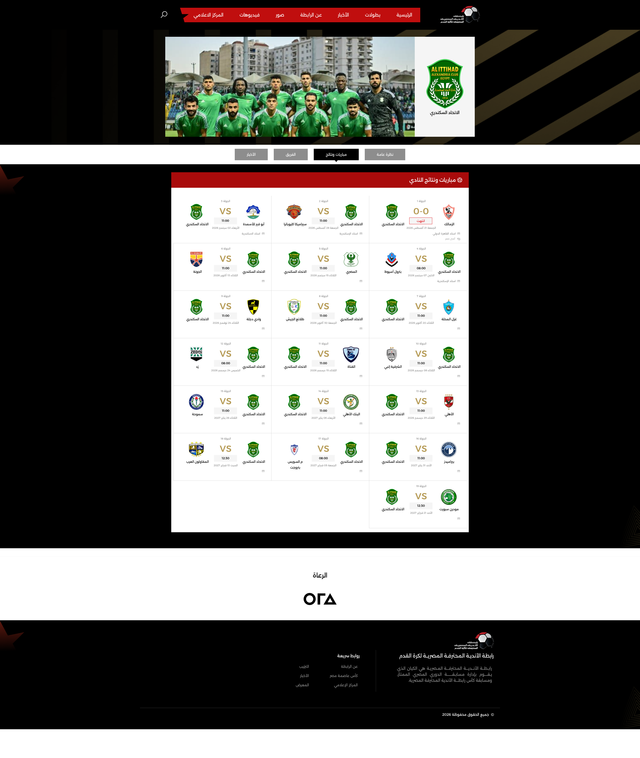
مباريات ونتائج (336, 154)
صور (280, 15)
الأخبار (343, 15)
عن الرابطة (311, 15)
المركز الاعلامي (209, 15)
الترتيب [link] (304, 666)
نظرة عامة (385, 154)
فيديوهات (250, 15)
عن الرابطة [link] (349, 666)
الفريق (291, 154)
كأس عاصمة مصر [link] (344, 676)
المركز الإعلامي (346, 685)
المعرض (302, 685)
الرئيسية (404, 15)
